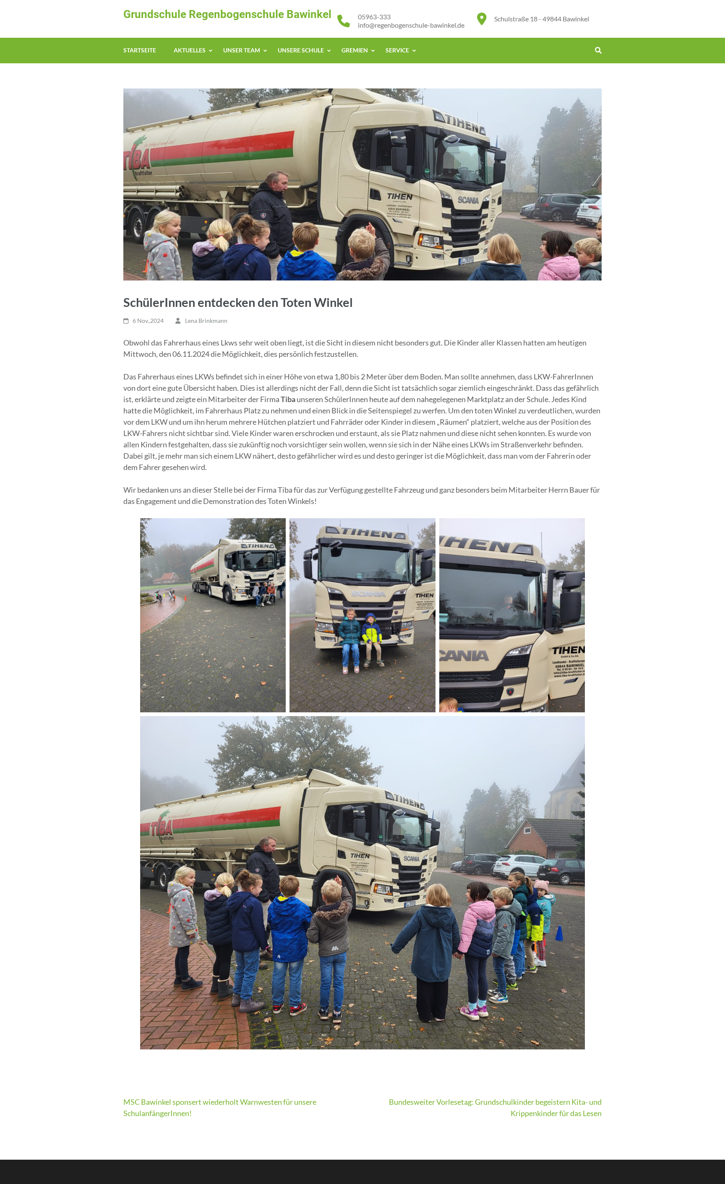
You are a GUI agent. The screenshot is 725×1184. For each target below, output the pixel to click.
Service (397, 50)
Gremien (355, 50)
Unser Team (241, 50)
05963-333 (374, 17)
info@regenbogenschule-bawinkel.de (411, 25)
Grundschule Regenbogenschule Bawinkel (227, 14)
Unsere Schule (301, 50)
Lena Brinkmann (206, 320)
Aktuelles (190, 50)
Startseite (139, 50)
